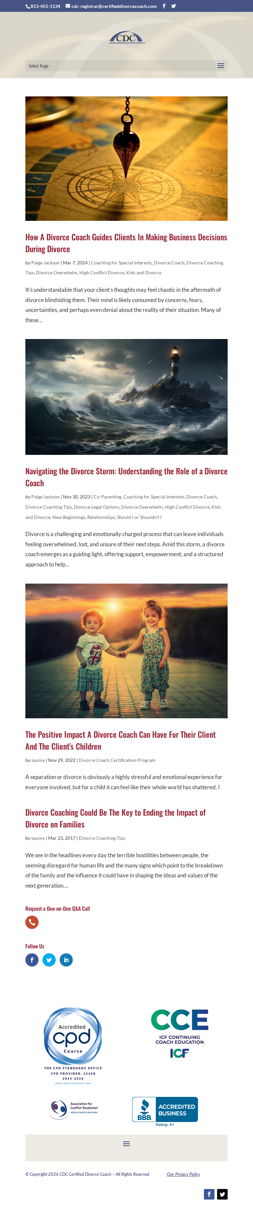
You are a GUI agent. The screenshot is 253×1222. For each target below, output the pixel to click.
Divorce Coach (169, 262)
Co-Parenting (107, 496)
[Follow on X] (222, 1194)
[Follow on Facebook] (209, 1194)
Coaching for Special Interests (121, 262)
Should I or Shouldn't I (139, 517)
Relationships (101, 517)
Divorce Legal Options (96, 507)
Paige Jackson (45, 262)
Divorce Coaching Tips (48, 507)
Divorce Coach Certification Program (117, 760)
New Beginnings (68, 517)
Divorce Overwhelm (56, 272)
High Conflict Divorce (101, 272)
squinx (38, 760)
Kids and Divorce (143, 272)
